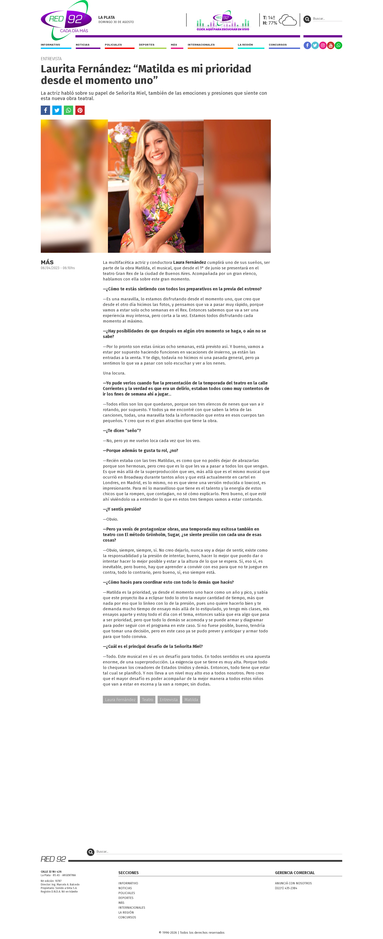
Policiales (113, 44)
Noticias (83, 44)
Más (174, 44)
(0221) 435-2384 (286, 888)
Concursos (278, 44)
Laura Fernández (120, 699)
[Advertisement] (156, 742)
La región (245, 44)
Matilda (191, 699)
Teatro (147, 699)
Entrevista (169, 699)
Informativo (50, 44)
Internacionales (201, 44)
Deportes (146, 44)
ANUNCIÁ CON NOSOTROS (293, 883)
